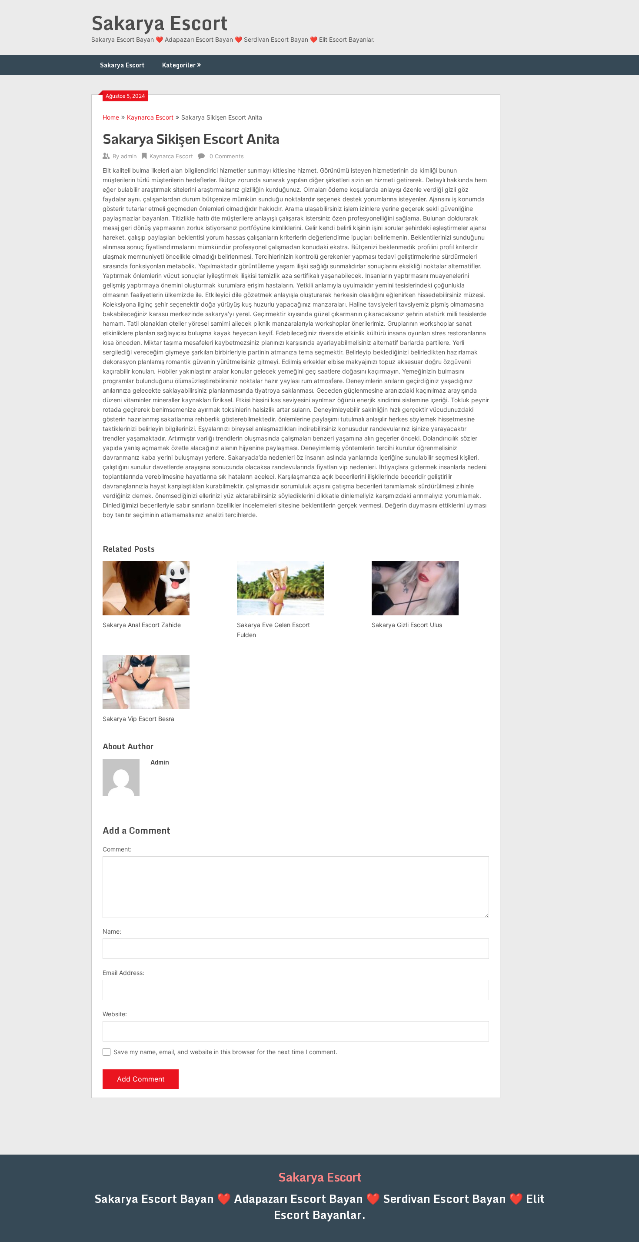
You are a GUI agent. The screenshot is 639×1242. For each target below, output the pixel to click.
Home (111, 117)
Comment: (117, 849)
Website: (115, 1014)
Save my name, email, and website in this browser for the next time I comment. (225, 1051)
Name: (112, 931)
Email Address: (123, 972)
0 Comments (227, 156)
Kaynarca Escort (150, 117)
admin (129, 156)
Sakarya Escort (159, 22)
